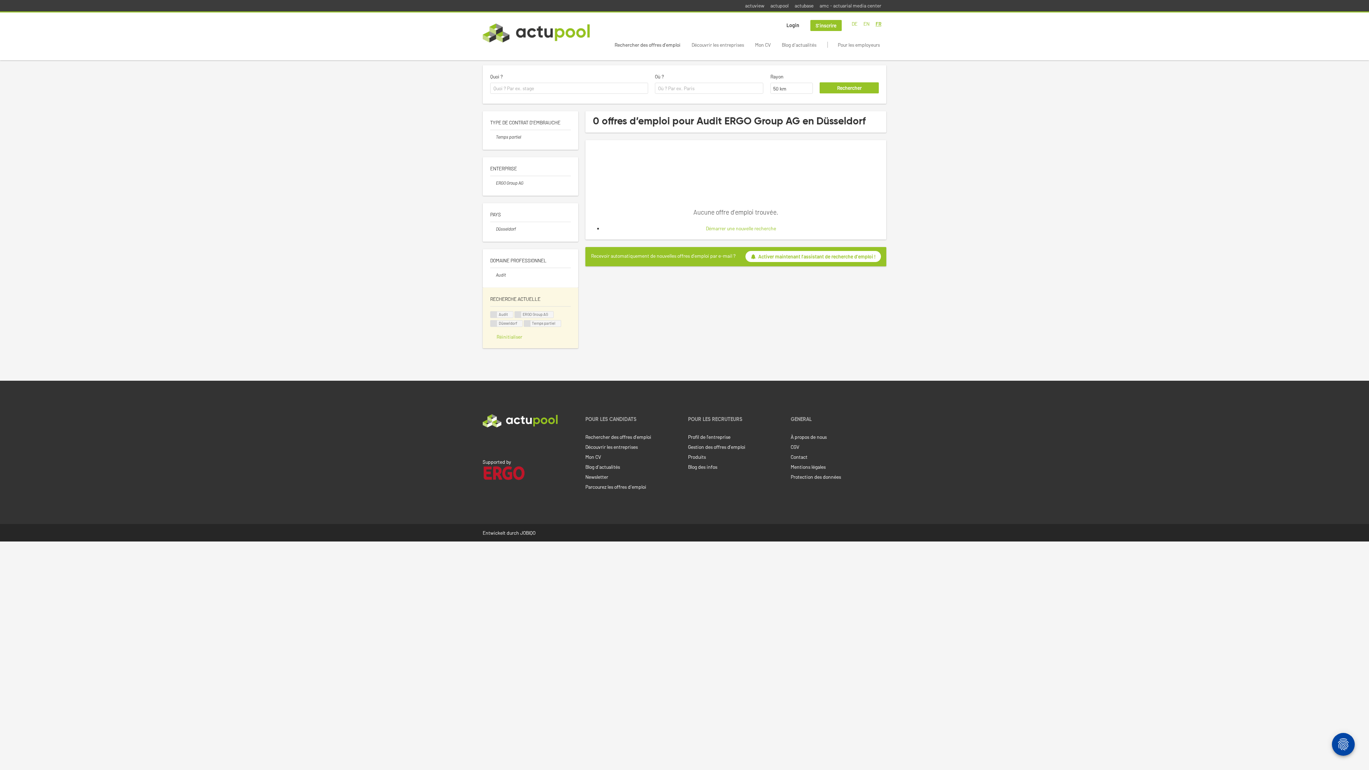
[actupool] (536, 33)
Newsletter (596, 477)
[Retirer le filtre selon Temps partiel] (493, 137)
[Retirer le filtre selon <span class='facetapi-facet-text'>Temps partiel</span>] (527, 323)
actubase (804, 5)
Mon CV (763, 45)
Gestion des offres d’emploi (716, 447)
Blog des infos (702, 467)
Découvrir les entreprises (718, 45)
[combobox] (569, 88)
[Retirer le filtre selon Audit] (493, 275)
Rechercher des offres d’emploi (648, 45)
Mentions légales (808, 467)
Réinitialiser (509, 337)
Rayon (777, 76)
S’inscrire (826, 25)
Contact (799, 457)
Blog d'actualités (799, 45)
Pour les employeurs (859, 45)
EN (866, 24)
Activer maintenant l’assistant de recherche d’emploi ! (817, 256)
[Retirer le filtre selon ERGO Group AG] (493, 183)
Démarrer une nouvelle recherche (741, 228)
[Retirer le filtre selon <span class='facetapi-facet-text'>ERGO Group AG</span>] (518, 315)
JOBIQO (527, 533)
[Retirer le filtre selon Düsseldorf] (493, 229)
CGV (795, 447)
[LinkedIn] (487, 442)
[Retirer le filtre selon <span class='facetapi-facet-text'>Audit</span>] (494, 315)
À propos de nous (809, 437)
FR (878, 24)
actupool (779, 5)
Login (792, 25)
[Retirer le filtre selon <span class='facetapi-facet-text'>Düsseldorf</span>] (494, 323)
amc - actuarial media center (850, 5)
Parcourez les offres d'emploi (615, 487)
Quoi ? (496, 76)
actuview (754, 5)
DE (854, 24)
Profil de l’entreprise (709, 437)
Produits (697, 457)
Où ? (659, 76)
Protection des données (816, 477)
